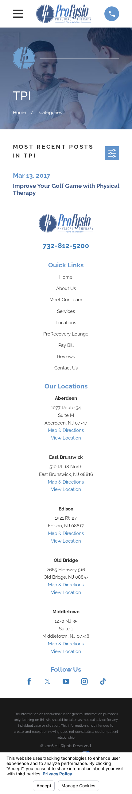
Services (66, 311)
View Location (66, 438)
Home (65, 277)
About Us (66, 288)
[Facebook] (29, 681)
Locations (66, 322)
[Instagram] (84, 681)
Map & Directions (66, 430)
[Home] (63, 14)
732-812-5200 (66, 245)
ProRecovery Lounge (65, 334)
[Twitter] (47, 681)
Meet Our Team (65, 299)
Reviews (66, 356)
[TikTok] (103, 681)
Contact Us (66, 368)
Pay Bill (66, 345)
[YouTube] (66, 681)
